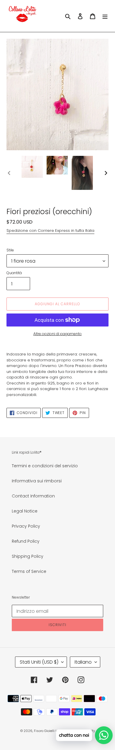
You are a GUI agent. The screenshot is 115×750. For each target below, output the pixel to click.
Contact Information (33, 496)
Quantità (14, 272)
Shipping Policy (27, 556)
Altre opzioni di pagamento (57, 333)
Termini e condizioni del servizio (45, 466)
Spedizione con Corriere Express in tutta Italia (50, 230)
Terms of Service (29, 571)
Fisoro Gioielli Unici (48, 730)
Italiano (83, 662)
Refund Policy (26, 541)
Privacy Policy (26, 526)
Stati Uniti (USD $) (39, 662)
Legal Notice (24, 511)
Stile (10, 250)
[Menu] (105, 16)
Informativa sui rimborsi (37, 481)
